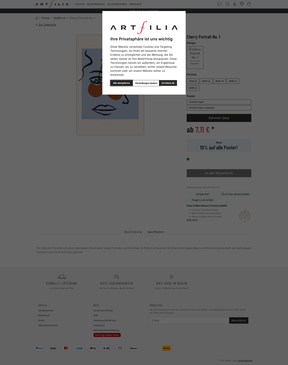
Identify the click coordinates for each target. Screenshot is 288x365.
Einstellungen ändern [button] (146, 83)
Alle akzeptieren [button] (121, 83)
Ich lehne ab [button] (168, 83)
